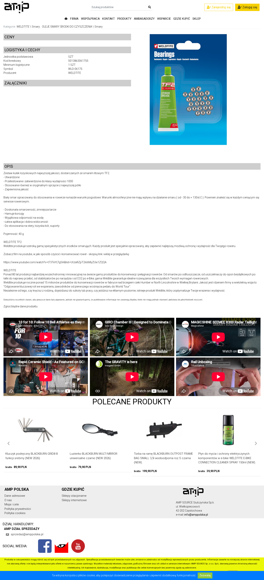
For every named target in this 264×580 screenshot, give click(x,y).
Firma (74, 18)
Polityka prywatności (17, 509)
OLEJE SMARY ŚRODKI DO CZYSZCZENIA (67, 26)
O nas (8, 500)
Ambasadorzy (144, 18)
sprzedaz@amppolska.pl (27, 534)
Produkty (124, 18)
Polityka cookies (15, 513)
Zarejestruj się (221, 7)
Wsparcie (164, 18)
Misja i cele (11, 504)
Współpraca (90, 18)
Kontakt (108, 18)
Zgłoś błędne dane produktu (20, 306)
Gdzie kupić (181, 18)
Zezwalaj (205, 575)
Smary (36, 26)
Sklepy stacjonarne (74, 495)
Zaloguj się (249, 7)
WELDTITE (23, 26)
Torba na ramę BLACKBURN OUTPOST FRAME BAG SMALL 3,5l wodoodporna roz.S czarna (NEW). (105, 458)
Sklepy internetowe (74, 500)
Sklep (196, 18)
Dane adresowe (14, 495)
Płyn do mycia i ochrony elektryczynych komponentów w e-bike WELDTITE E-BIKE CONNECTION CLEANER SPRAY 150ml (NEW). (169, 458)
